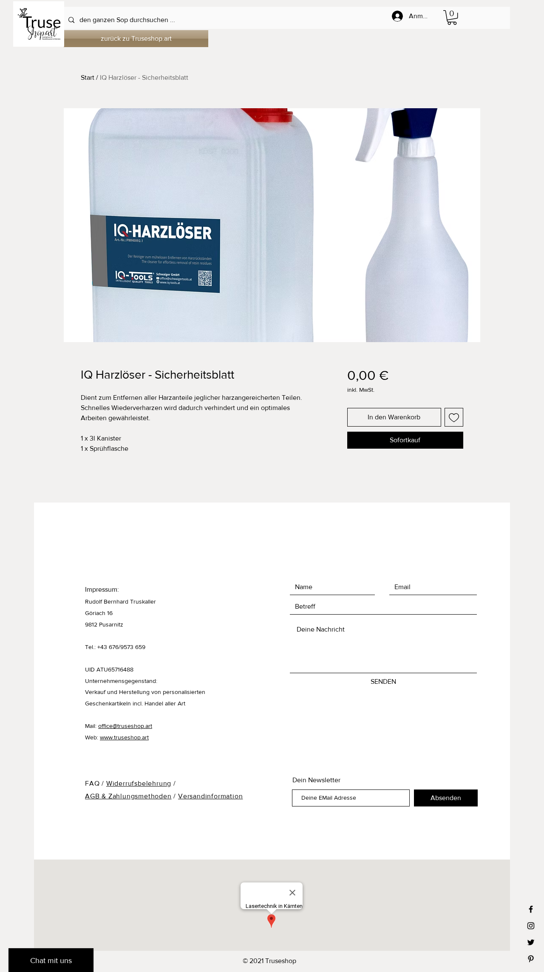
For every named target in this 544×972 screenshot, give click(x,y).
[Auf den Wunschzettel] (454, 417)
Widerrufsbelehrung (138, 783)
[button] (452, 17)
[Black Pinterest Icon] (531, 959)
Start (87, 77)
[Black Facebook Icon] (531, 909)
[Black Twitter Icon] (531, 942)
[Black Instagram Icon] (531, 925)
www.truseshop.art (124, 737)
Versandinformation (210, 796)
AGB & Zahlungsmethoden (128, 796)
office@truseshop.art (125, 725)
